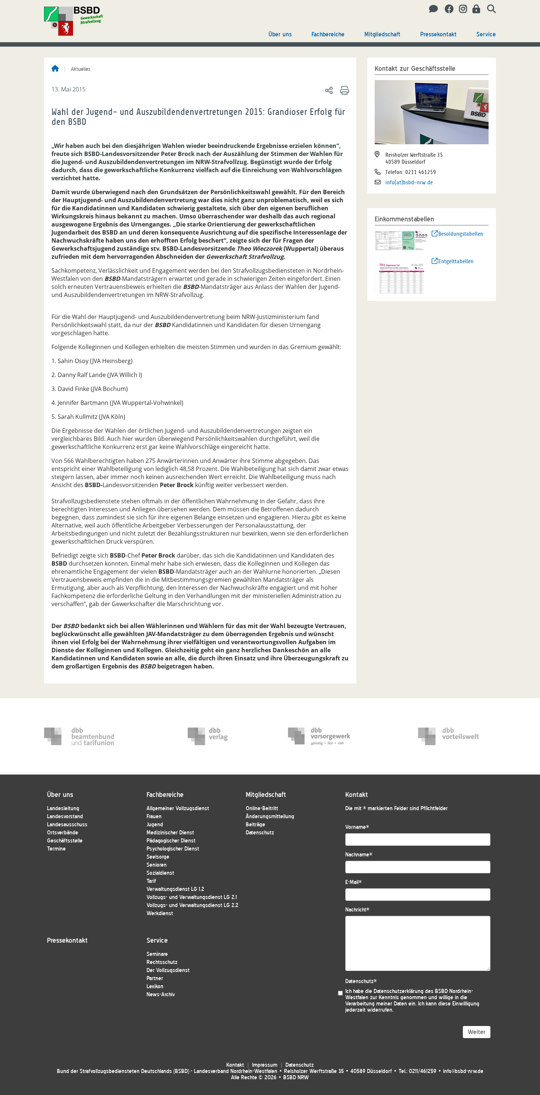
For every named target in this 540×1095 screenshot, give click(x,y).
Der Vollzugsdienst (168, 970)
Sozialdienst (160, 873)
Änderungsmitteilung (270, 816)
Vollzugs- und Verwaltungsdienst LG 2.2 (192, 905)
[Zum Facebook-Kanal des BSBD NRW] (446, 9)
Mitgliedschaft (382, 34)
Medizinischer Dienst (170, 833)
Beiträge (255, 825)
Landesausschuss (67, 825)
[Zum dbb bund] (79, 736)
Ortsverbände (62, 833)
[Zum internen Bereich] (474, 9)
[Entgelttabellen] (401, 275)
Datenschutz (260, 833)
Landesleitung (63, 808)
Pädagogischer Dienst (171, 841)
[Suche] (489, 9)
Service (486, 34)
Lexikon (155, 986)
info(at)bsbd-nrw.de (409, 182)
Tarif (151, 881)
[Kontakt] (431, 9)
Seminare (157, 954)
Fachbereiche (328, 34)
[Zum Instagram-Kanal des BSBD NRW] (460, 9)
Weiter (477, 1032)
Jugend (155, 825)
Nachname (358, 855)
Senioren (157, 865)
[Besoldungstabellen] (401, 240)
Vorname (357, 827)
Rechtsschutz (162, 962)
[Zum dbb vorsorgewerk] (323, 736)
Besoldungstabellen (460, 234)
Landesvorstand (65, 816)
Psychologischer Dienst (173, 849)
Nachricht (357, 910)
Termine (56, 849)
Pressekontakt (438, 34)
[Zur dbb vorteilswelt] (453, 736)
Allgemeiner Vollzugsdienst (178, 808)
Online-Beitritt (262, 808)
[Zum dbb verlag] (223, 736)
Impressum (264, 1065)
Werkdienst (160, 913)
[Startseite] (55, 69)
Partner (155, 978)
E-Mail (353, 882)
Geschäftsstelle (65, 841)
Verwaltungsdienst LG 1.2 (175, 889)
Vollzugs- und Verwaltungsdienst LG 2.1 (192, 897)
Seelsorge (158, 857)
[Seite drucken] (343, 90)
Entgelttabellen (456, 261)
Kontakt (235, 1065)
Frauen (154, 816)
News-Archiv (161, 994)
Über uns (280, 34)
